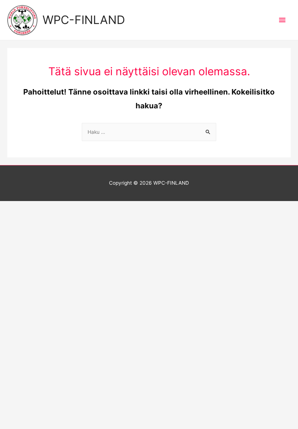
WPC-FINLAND (84, 20)
